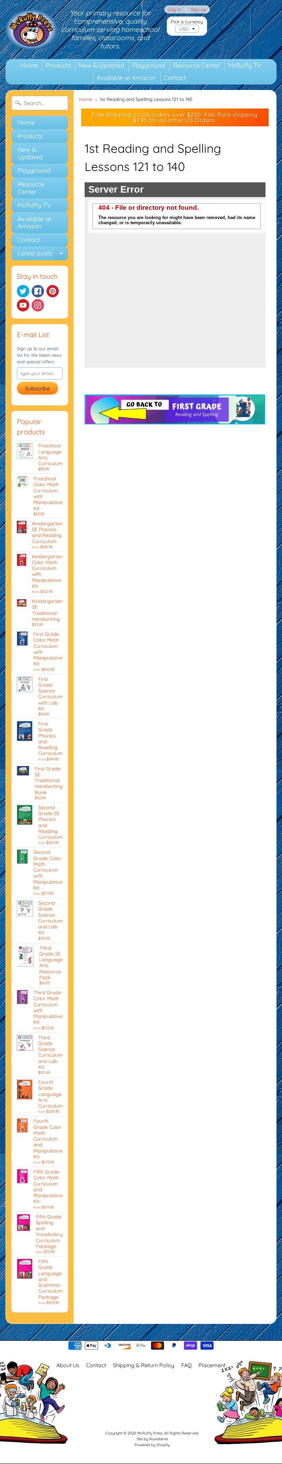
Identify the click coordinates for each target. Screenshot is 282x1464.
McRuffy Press (149, 1433)
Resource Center (196, 65)
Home (29, 65)
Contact (175, 78)
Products (58, 65)
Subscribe (37, 388)
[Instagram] (38, 305)
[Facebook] (38, 291)
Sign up (198, 9)
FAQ (186, 1365)
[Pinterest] (52, 291)
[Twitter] (23, 291)
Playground (148, 65)
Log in (174, 9)
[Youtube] (23, 305)
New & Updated (101, 65)
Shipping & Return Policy (143, 1365)
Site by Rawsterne (152, 1439)
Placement (212, 1365)
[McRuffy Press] (31, 29)
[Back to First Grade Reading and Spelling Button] (175, 420)
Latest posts (43, 254)
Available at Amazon (126, 78)
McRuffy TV (244, 65)
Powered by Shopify (152, 1444)
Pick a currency (187, 21)
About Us (67, 1365)
